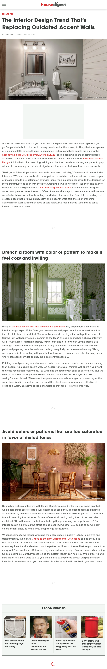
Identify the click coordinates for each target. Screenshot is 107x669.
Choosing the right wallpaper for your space (56, 539)
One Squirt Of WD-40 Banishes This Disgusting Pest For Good (66, 645)
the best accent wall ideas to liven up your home (38, 326)
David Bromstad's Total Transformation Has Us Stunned (40, 645)
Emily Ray (9, 34)
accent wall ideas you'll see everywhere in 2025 (28, 155)
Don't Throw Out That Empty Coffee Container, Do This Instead (92, 645)
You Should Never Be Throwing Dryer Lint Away (14, 644)
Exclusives (7, 14)
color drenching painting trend (54, 187)
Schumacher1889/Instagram (93, 319)
